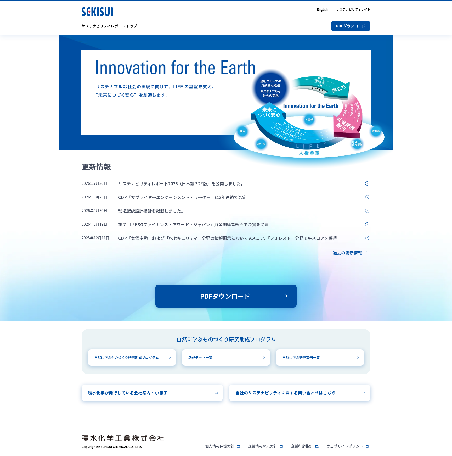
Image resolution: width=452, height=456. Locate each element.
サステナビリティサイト (353, 9)
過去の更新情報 (347, 252)
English (322, 9)
